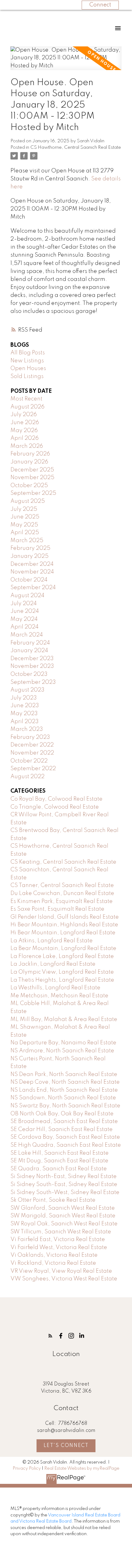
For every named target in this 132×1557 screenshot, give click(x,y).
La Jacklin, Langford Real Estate (52, 964)
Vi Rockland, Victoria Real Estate (53, 1263)
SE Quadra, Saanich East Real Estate (58, 1169)
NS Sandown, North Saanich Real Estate (63, 1098)
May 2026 (24, 430)
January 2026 (29, 462)
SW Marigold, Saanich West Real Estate (62, 1216)
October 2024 (29, 580)
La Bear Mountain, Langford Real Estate (63, 948)
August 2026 (27, 407)
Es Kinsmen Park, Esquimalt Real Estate (61, 901)
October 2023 (29, 674)
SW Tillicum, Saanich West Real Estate (60, 1232)
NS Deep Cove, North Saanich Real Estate (65, 1082)
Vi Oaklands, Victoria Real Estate (54, 1255)
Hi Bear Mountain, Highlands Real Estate (64, 925)
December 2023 (32, 658)
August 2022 (27, 776)
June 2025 (24, 517)
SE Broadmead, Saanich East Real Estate (64, 1121)
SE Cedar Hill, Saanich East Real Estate (61, 1129)
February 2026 (30, 454)
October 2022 (29, 761)
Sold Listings (27, 376)
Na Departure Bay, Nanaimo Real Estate (63, 1043)
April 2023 (24, 721)
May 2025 (24, 525)
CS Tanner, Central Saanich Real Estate (62, 885)
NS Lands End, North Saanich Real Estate (64, 1090)
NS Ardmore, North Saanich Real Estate (62, 1051)
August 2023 (27, 690)
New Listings (27, 361)
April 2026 (24, 438)
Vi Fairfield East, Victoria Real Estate (57, 1239)
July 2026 (23, 414)
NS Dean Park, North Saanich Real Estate (63, 1074)
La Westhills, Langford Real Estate (55, 988)
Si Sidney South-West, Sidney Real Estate (64, 1192)
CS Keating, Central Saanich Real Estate (63, 862)
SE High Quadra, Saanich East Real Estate (65, 1145)
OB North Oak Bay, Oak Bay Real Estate (62, 1114)
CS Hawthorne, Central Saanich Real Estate (75, 147)
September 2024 (33, 587)
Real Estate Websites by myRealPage (81, 1468)
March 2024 (26, 635)
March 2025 (26, 540)
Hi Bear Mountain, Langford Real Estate (62, 933)
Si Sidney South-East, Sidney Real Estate (63, 1184)
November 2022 (32, 753)
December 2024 (32, 564)
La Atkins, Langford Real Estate (51, 941)
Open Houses (28, 368)
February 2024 (30, 643)
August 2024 (27, 595)
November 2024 (32, 572)
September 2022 (33, 768)
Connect (100, 5)
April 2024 (24, 627)
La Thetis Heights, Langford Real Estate (62, 980)
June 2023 (24, 705)
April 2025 (24, 532)
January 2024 (29, 650)
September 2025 (33, 493)
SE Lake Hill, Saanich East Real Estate (59, 1153)
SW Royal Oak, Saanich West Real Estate (64, 1224)
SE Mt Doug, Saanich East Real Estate (59, 1161)
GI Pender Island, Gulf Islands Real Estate (64, 917)
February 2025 (30, 548)
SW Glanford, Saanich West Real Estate (62, 1208)
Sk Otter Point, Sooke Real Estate (52, 1200)
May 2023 (24, 713)
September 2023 (33, 682)
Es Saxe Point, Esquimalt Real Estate (57, 909)
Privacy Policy (27, 1468)
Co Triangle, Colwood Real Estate (54, 807)
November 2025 (32, 477)
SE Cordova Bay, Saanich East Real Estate (65, 1137)
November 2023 (32, 666)
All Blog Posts (27, 353)
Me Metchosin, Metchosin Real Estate (59, 996)
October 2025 (29, 485)
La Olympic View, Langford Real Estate (62, 972)
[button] (50, 1335)
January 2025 (29, 556)
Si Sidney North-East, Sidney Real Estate (63, 1176)
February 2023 (30, 737)
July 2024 (23, 603)
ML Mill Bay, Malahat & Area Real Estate (63, 1019)
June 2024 (24, 611)
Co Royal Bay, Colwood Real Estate (56, 799)
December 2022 (32, 745)
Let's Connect (66, 1445)
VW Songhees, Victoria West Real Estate (63, 1279)
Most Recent (26, 399)
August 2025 (27, 501)
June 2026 (24, 422)
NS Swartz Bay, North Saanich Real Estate (65, 1106)
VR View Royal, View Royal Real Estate (61, 1271)
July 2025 (23, 509)
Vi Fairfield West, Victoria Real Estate (58, 1247)
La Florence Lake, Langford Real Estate (62, 956)
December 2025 (32, 470)
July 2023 (23, 698)
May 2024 (24, 619)
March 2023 (26, 729)
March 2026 (26, 446)
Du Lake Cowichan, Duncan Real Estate (62, 893)
